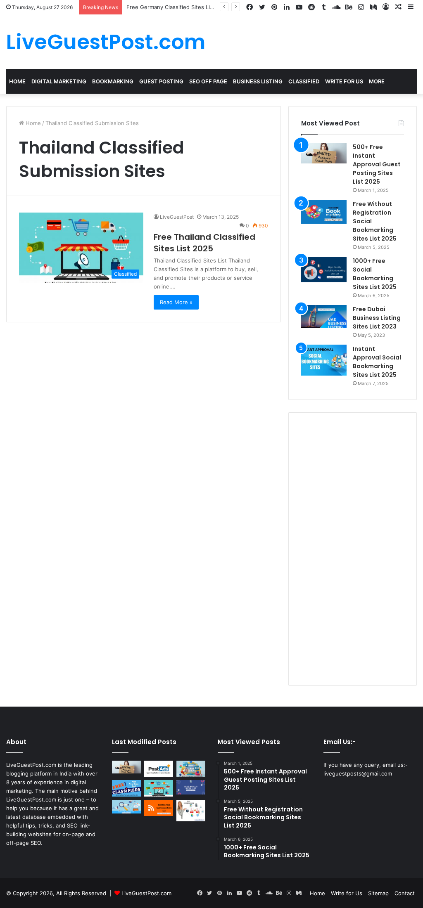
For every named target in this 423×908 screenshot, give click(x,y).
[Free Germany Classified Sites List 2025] (126, 788)
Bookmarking (112, 81)
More (377, 81)
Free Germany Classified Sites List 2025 (178, 7)
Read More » (176, 302)
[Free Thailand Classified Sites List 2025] (158, 788)
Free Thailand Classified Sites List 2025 (204, 242)
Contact (404, 893)
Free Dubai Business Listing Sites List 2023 (377, 318)
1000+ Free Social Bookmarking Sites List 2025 (375, 274)
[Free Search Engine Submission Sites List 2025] (126, 807)
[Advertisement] (352, 549)
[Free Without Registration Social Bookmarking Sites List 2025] (324, 212)
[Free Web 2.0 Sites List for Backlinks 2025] (190, 787)
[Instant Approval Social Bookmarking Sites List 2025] (324, 360)
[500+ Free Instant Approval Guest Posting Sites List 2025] (324, 153)
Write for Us (346, 893)
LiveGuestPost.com (146, 893)
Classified (303, 81)
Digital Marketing (58, 81)
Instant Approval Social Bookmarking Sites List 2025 (377, 362)
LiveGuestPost (177, 217)
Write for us (344, 81)
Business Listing (258, 81)
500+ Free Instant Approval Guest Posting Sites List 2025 (377, 164)
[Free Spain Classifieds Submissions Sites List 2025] (158, 769)
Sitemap (378, 893)
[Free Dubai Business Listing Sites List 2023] (324, 316)
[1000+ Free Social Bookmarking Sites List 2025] (324, 269)
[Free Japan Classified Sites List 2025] (190, 769)
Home (17, 81)
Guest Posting (161, 81)
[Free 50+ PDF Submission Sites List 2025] (190, 811)
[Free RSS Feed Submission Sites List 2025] (158, 808)
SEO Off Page (208, 81)
